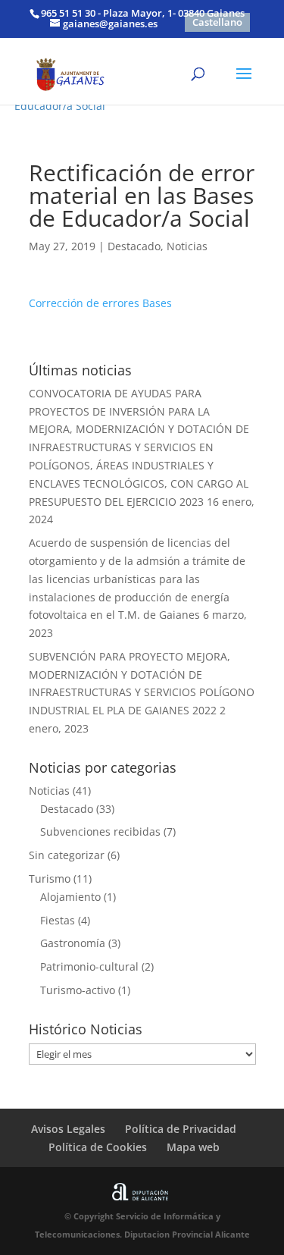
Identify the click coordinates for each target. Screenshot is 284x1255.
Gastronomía (72, 943)
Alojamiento (70, 896)
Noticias (187, 246)
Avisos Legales (68, 1129)
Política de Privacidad (180, 1129)
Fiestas (57, 920)
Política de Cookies (97, 1147)
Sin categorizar (67, 855)
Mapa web (193, 1147)
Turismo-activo (77, 990)
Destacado (134, 246)
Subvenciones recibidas (100, 831)
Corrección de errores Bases (100, 303)
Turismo (49, 878)
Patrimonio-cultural (89, 966)
